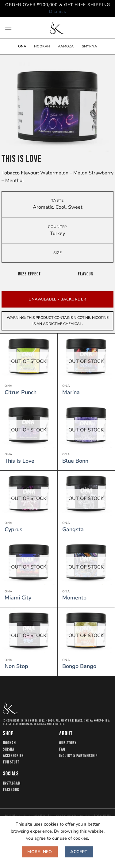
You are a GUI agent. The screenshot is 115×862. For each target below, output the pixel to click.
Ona (22, 46)
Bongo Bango (79, 666)
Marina (71, 392)
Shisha (8, 749)
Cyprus (13, 529)
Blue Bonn (75, 461)
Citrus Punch (20, 392)
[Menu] (8, 27)
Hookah (42, 46)
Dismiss (57, 11)
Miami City (18, 597)
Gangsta (73, 529)
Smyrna (89, 46)
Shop (8, 733)
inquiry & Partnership (78, 755)
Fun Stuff (11, 762)
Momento (74, 597)
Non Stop (16, 666)
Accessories (13, 755)
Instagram (12, 783)
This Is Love (19, 461)
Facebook (11, 789)
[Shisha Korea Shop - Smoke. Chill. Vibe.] (57, 28)
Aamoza (66, 46)
